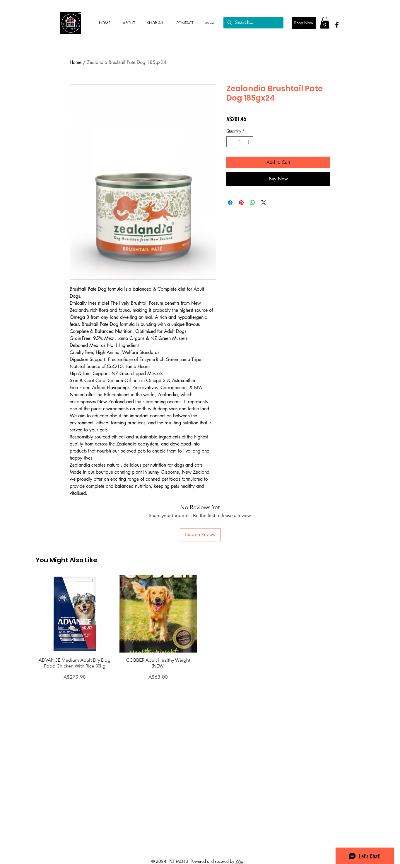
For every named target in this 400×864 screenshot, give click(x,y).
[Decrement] (231, 142)
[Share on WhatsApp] (252, 202)
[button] (325, 23)
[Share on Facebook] (230, 202)
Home (75, 62)
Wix (239, 861)
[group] (200, 628)
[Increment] (248, 142)
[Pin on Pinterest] (241, 202)
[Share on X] (263, 202)
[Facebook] (337, 25)
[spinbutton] (240, 142)
